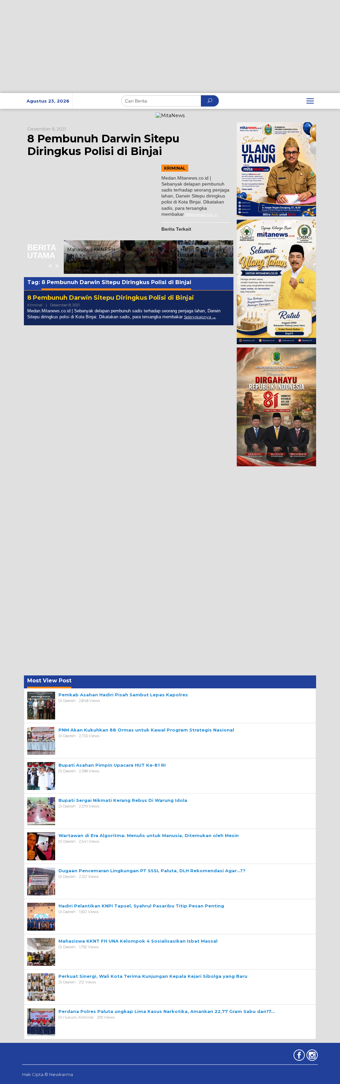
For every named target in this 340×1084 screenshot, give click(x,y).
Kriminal (175, 168)
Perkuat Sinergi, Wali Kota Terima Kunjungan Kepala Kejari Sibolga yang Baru (152, 976)
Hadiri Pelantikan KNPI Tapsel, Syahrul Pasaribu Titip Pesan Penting (141, 905)
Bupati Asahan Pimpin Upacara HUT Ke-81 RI (112, 765)
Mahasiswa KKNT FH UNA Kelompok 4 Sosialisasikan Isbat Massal (91, 259)
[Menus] (310, 101)
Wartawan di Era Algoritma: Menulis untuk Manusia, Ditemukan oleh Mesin (148, 835)
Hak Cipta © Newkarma (47, 1074)
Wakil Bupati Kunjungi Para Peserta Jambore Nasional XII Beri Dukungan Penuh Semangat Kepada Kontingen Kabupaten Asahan (145, 246)
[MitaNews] (170, 115)
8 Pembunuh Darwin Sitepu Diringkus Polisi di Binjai (103, 145)
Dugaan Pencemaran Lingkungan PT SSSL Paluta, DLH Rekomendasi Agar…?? (151, 870)
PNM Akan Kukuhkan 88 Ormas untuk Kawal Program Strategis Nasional (146, 730)
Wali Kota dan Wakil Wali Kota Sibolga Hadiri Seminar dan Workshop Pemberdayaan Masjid (203, 252)
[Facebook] (298, 1056)
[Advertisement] (170, 46)
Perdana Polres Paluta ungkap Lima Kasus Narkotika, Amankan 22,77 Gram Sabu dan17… (166, 1011)
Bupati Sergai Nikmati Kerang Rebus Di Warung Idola (122, 800)
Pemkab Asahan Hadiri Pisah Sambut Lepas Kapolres (123, 694)
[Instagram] (311, 1056)
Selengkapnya (198, 214)
